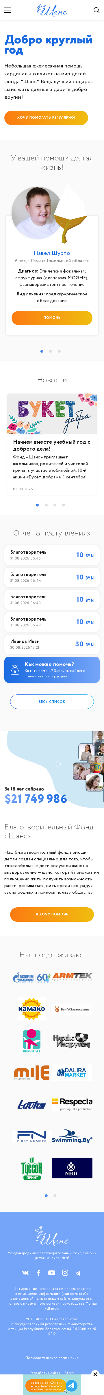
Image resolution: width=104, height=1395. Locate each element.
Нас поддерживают (52, 955)
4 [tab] (63, 505)
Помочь (52, 317)
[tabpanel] (52, 261)
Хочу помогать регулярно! (46, 117)
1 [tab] (41, 351)
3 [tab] (59, 351)
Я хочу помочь (52, 914)
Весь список (52, 701)
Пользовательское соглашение (52, 1358)
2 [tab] (50, 351)
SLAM (69, 1373)
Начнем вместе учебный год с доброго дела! (51, 445)
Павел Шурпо (52, 253)
